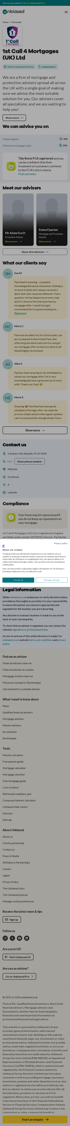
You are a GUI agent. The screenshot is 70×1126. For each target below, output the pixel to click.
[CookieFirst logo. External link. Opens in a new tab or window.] (3, 546)
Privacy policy (61, 543)
